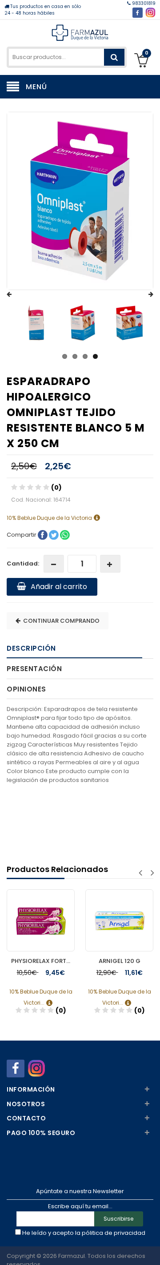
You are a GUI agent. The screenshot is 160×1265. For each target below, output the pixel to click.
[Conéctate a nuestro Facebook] (137, 13)
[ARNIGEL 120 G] (119, 912)
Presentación (34, 668)
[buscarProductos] (114, 57)
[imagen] (36, 323)
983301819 (143, 3)
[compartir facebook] (43, 534)
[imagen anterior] (18, 294)
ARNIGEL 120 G (119, 961)
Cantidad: (23, 563)
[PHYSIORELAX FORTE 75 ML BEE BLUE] (40, 912)
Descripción (31, 648)
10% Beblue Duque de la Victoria (50, 518)
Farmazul (71, 1256)
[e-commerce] (80, 32)
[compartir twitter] (54, 534)
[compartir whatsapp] (65, 534)
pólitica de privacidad (113, 1233)
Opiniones (26, 689)
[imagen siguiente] (142, 294)
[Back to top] (151, 1249)
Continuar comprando (60, 621)
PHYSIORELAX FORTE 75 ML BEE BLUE (43, 961)
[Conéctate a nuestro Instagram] (150, 13)
